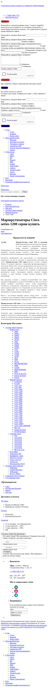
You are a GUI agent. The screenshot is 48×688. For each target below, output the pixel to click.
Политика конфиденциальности (17, 182)
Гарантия (4, 520)
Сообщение (24, 64)
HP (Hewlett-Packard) (13, 488)
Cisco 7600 (18, 422)
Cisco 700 (17, 386)
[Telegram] (16, 596)
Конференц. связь (16, 456)
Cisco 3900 (18, 410)
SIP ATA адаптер (16, 458)
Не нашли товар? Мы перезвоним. (13, 534)
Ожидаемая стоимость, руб (36, 50)
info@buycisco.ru (11, 17)
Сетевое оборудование (14, 210)
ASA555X (18, 446)
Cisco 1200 (18, 392)
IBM (11, 162)
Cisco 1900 (18, 396)
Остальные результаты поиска (12, 201)
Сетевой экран (15, 434)
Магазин (13, 140)
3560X (16, 348)
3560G (16, 344)
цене (2, 231)
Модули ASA (19, 450)
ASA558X (18, 448)
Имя (2, 102)
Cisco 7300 (18, 416)
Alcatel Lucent (15, 170)
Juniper (12, 164)
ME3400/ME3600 (20, 364)
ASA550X (18, 438)
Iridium (7, 490)
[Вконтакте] (16, 588)
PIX (15, 436)
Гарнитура (14, 462)
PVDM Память (20, 432)
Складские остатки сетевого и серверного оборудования (22, 6)
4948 (16, 360)
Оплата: (4, 511)
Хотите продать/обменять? (20, 148)
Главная (8, 204)
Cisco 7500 (18, 420)
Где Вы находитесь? (29, 53)
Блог (7, 178)
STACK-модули (20, 374)
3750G (16, 352)
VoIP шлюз (14, 472)
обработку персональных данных (13, 623)
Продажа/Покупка (12, 138)
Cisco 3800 (18, 408)
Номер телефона (28, 41)
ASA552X (18, 442)
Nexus (16, 362)
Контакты (9, 180)
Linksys (12, 168)
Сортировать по (7, 229)
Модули (17, 428)
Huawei (12, 160)
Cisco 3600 (18, 404)
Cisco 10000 (18, 424)
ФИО (3, 37)
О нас (7, 130)
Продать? (5, 21)
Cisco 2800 (18, 400)
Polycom (8, 492)
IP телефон (14, 452)
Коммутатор (14, 330)
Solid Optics (14, 166)
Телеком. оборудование (14, 466)
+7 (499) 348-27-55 (12, 15)
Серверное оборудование (15, 476)
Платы (16, 378)
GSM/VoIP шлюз (16, 470)
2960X (16, 338)
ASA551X (18, 440)
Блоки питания (20, 376)
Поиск (25, 192)
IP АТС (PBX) (15, 474)
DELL (12, 156)
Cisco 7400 (18, 418)
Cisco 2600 (18, 398)
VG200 (17, 384)
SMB (16, 366)
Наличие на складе (17, 142)
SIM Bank (13, 468)
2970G (16, 340)
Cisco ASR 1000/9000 (22, 426)
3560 (16, 342)
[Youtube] (16, 592)
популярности (6, 233)
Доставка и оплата (17, 144)
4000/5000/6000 (20, 370)
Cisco (12, 154)
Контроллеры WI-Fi (17, 464)
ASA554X (18, 444)
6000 (16, 372)
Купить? (4, 88)
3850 (16, 358)
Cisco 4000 (18, 412)
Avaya (12, 172)
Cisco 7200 (18, 414)
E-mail (43, 46)
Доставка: (4, 501)
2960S (16, 336)
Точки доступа (15, 460)
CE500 (16, 368)
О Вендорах (10, 152)
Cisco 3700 (18, 406)
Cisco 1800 (18, 394)
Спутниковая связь (12, 478)
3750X (16, 356)
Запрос (12, 150)
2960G (16, 334)
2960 (16, 332)
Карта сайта (14, 136)
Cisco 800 (17, 388)
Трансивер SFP (15, 454)
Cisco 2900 (18, 402)
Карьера (13, 134)
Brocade (13, 174)
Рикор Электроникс (17, 176)
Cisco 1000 (18, 390)
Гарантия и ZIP (15, 146)
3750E (16, 354)
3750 (16, 350)
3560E (16, 346)
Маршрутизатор (11, 212)
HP (11, 158)
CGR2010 (18, 382)
